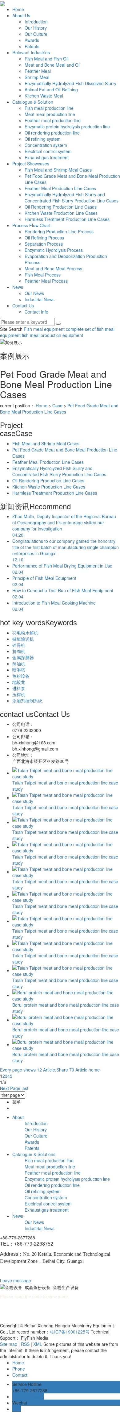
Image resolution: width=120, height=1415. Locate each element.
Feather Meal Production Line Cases (60, 188)
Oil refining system (43, 139)
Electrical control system (48, 151)
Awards (32, 40)
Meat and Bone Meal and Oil (52, 65)
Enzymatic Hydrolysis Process (54, 250)
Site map (8, 1344)
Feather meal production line (53, 120)
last (25, 1088)
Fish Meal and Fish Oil (46, 59)
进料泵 (18, 688)
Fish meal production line (49, 108)
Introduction (36, 22)
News (17, 287)
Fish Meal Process (43, 275)
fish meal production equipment (52, 335)
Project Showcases (30, 163)
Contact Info (36, 312)
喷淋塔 (18, 670)
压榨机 (18, 694)
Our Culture (36, 34)
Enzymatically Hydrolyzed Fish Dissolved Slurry (70, 83)
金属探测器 (23, 657)
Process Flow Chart (31, 225)
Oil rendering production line (52, 133)
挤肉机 (18, 651)
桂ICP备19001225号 (70, 1332)
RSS (25, 1344)
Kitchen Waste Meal (44, 96)
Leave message (15, 1280)
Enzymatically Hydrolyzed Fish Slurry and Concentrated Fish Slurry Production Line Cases (71, 197)
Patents (32, 46)
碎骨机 (18, 645)
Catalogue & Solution (32, 102)
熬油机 (18, 663)
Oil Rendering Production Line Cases (61, 207)
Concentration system (46, 145)
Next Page (10, 1088)
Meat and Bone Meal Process (53, 268)
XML (37, 1344)
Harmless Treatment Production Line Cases (67, 219)
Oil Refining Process (44, 238)
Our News (34, 293)
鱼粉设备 (21, 676)
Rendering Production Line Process (59, 231)
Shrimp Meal (37, 77)
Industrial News (39, 299)
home (94, 1070)
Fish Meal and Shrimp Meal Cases (58, 170)
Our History (36, 28)
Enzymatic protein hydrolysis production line (67, 126)
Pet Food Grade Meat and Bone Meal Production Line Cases (59, 408)
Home (18, 9)
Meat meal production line (50, 114)
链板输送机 (23, 639)
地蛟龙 (18, 682)
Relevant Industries (31, 52)
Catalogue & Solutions (33, 1154)
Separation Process (44, 244)
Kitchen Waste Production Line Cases (61, 213)
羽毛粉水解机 (25, 633)
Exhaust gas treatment (47, 157)
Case (57, 405)
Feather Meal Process (46, 281)
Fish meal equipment (44, 329)
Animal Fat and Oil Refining (51, 89)
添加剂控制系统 (27, 700)
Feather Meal (38, 71)
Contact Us (23, 305)
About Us (21, 15)
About (18, 1117)
